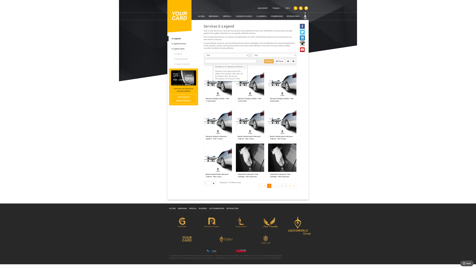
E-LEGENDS (261, 16)
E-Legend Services (179, 44)
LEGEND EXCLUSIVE (243, 16)
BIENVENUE (213, 16)
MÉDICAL (227, 16)
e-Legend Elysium (181, 59)
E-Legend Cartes (178, 49)
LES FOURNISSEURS (216, 208)
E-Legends (176, 39)
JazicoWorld (262, 8)
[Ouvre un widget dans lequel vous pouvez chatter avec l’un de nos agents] (467, 264)
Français (276, 8)
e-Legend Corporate (182, 64)
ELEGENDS (203, 208)
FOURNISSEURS (277, 16)
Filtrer (269, 61)
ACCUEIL (201, 16)
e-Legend (178, 54)
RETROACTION (293, 16)
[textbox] (205, 61)
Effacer (281, 61)
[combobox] (230, 61)
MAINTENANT (183, 99)
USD (287, 8)
